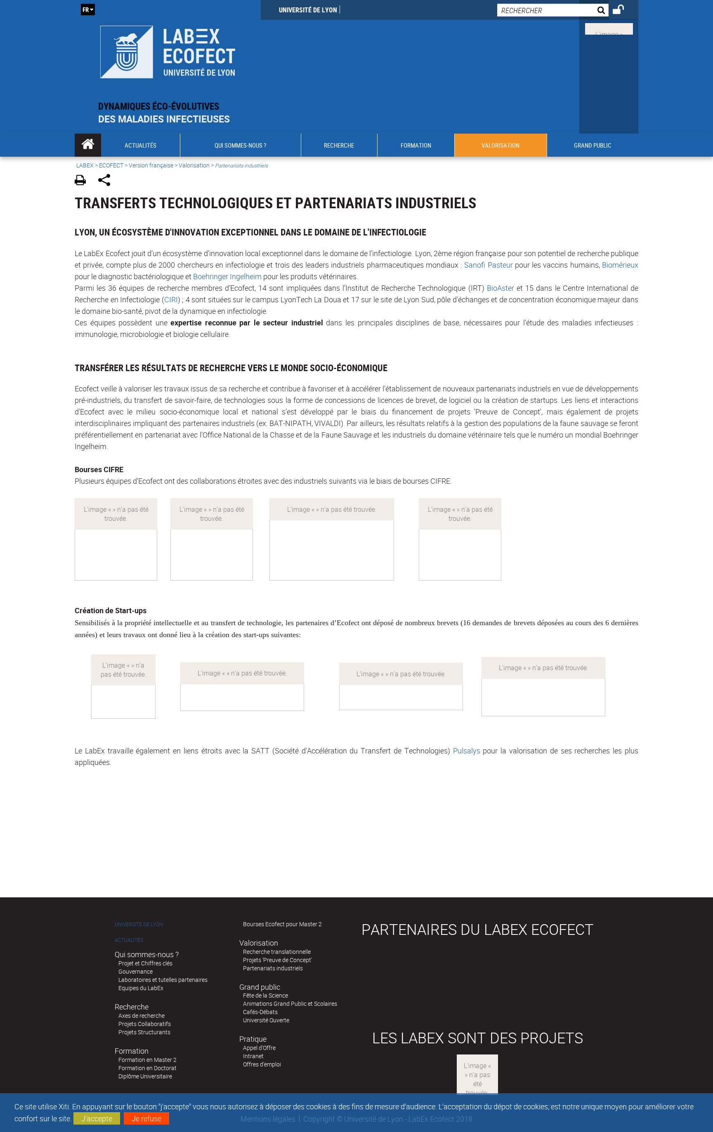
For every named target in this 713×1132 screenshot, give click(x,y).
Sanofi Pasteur (488, 265)
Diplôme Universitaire (145, 1076)
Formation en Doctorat (147, 1068)
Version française (151, 165)
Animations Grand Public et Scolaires (290, 1003)
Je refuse (146, 1118)
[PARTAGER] (107, 181)
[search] (553, 10)
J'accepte (96, 1118)
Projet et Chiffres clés (145, 963)
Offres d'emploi (262, 1064)
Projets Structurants (144, 1032)
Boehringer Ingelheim (227, 276)
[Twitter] (609, 28)
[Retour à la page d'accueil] (168, 50)
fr (86, 9)
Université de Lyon (308, 9)
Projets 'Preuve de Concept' (277, 960)
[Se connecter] (623, 10)
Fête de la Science (265, 995)
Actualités (129, 940)
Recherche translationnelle (277, 951)
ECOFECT (111, 165)
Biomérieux (620, 265)
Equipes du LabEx (140, 988)
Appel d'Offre (259, 1048)
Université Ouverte (266, 1020)
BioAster (500, 288)
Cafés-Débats (260, 1012)
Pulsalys (466, 750)
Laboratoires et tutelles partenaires (163, 980)
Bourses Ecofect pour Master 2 (282, 924)
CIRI (171, 299)
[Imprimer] (83, 181)
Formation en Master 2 (147, 1060)
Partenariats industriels (273, 968)
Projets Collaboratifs (144, 1024)
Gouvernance (135, 971)
